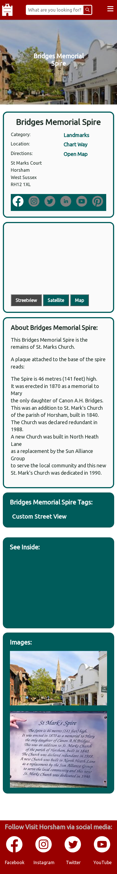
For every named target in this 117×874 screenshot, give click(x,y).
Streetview (26, 300)
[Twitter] (73, 851)
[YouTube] (82, 202)
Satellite (56, 300)
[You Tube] (102, 851)
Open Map (76, 154)
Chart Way (75, 144)
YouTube (102, 862)
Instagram (44, 862)
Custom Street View (39, 516)
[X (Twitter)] (50, 202)
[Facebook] (19, 202)
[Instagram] (35, 202)
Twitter (73, 862)
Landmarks (76, 135)
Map (79, 300)
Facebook (14, 862)
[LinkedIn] (66, 202)
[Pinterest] (98, 202)
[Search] (87, 10)
